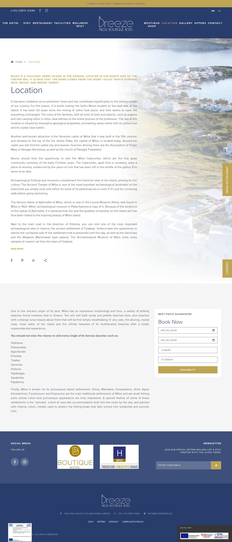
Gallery (186, 23)
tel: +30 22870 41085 (129, 513)
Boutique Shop (152, 25)
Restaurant (43, 23)
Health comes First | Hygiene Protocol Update (116, 3)
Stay (27, 23)
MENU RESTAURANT (227, 179)
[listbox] (188, 350)
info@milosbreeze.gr (160, 513)
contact (215, 23)
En (213, 11)
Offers (200, 23)
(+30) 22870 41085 (23, 10)
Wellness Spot (80, 25)
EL (219, 11)
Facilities (62, 23)
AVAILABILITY (188, 370)
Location (169, 23)
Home (18, 62)
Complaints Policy (133, 522)
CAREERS (227, 268)
